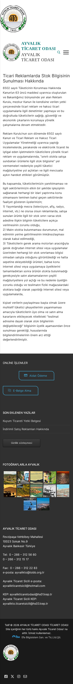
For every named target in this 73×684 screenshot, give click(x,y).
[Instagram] (19, 676)
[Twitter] (12, 676)
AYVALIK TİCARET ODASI (38, 46)
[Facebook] (6, 676)
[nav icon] (66, 52)
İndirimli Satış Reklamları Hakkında (26, 429)
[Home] (13, 31)
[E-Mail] (25, 676)
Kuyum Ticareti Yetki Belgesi (22, 421)
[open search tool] (58, 52)
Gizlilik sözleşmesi (21, 442)
